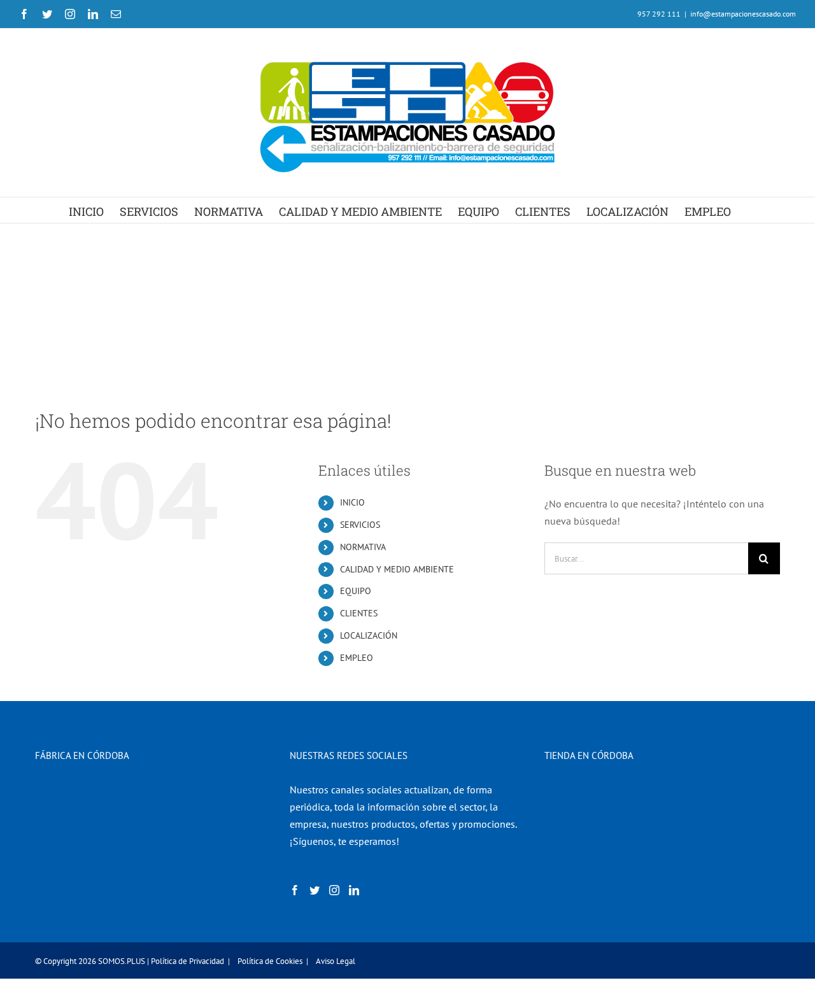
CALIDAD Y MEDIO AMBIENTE (397, 569)
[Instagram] (334, 890)
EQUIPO (355, 591)
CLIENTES (359, 613)
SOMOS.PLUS (121, 961)
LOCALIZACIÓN (368, 635)
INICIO (352, 502)
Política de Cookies (269, 961)
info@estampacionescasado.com (743, 13)
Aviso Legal (335, 961)
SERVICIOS (360, 524)
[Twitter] (314, 890)
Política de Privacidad (187, 961)
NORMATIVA (363, 547)
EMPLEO (356, 657)
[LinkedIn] (354, 890)
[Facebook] (295, 890)
